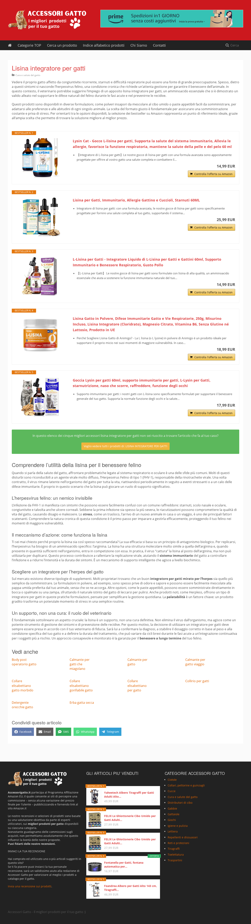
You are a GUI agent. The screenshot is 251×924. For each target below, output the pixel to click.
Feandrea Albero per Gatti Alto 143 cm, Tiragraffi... (130, 888)
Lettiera (173, 831)
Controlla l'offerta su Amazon (213, 174)
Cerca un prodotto (62, 45)
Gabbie (172, 808)
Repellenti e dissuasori (183, 837)
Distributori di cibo (180, 802)
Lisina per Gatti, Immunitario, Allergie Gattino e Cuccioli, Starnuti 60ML (136, 200)
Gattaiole (173, 814)
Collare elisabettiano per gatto (137, 685)
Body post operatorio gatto (24, 661)
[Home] (10, 45)
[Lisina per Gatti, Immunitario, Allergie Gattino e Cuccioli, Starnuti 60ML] (40, 217)
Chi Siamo (138, 45)
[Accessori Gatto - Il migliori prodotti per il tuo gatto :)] (47, 19)
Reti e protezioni (178, 843)
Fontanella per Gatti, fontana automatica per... (123, 864)
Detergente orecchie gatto (22, 704)
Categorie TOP (29, 45)
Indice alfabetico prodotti (104, 45)
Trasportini (175, 860)
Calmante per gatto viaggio (195, 661)
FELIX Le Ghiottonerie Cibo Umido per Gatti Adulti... (130, 818)
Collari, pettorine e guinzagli (186, 785)
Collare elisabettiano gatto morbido (22, 685)
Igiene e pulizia (178, 826)
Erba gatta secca (82, 702)
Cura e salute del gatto (27, 75)
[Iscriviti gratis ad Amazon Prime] (171, 18)
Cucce (172, 791)
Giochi (172, 820)
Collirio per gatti (197, 681)
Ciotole (172, 780)
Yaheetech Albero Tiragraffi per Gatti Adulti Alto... (129, 794)
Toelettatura (176, 854)
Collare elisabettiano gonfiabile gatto (81, 685)
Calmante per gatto (137, 661)
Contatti (159, 45)
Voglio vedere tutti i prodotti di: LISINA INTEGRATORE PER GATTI (125, 446)
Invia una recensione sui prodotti (29, 886)
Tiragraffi (174, 849)
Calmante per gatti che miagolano (80, 664)
